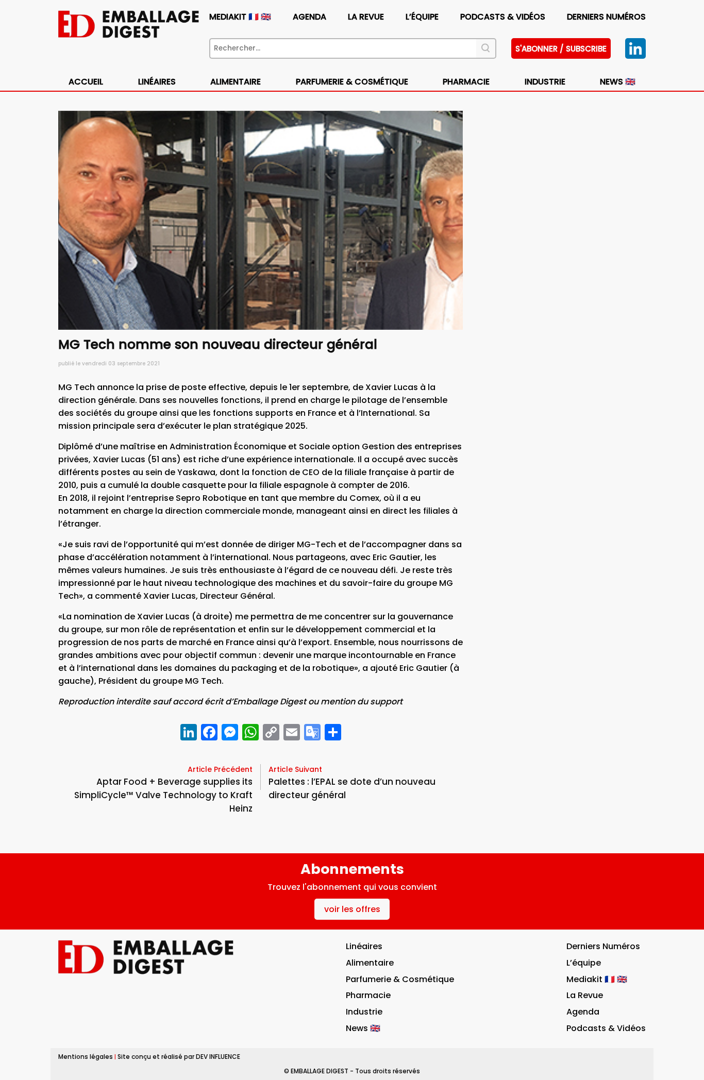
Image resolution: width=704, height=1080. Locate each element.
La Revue (366, 17)
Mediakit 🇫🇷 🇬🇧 (240, 17)
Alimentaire (235, 82)
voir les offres (352, 909)
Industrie (364, 1012)
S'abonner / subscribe (561, 48)
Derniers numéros (606, 17)
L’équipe (422, 17)
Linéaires (157, 82)
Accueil (86, 82)
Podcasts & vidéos (502, 17)
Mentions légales (85, 1056)
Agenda (309, 17)
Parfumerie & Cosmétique (352, 82)
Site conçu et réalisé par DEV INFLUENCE (179, 1056)
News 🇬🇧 (617, 82)
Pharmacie (466, 82)
